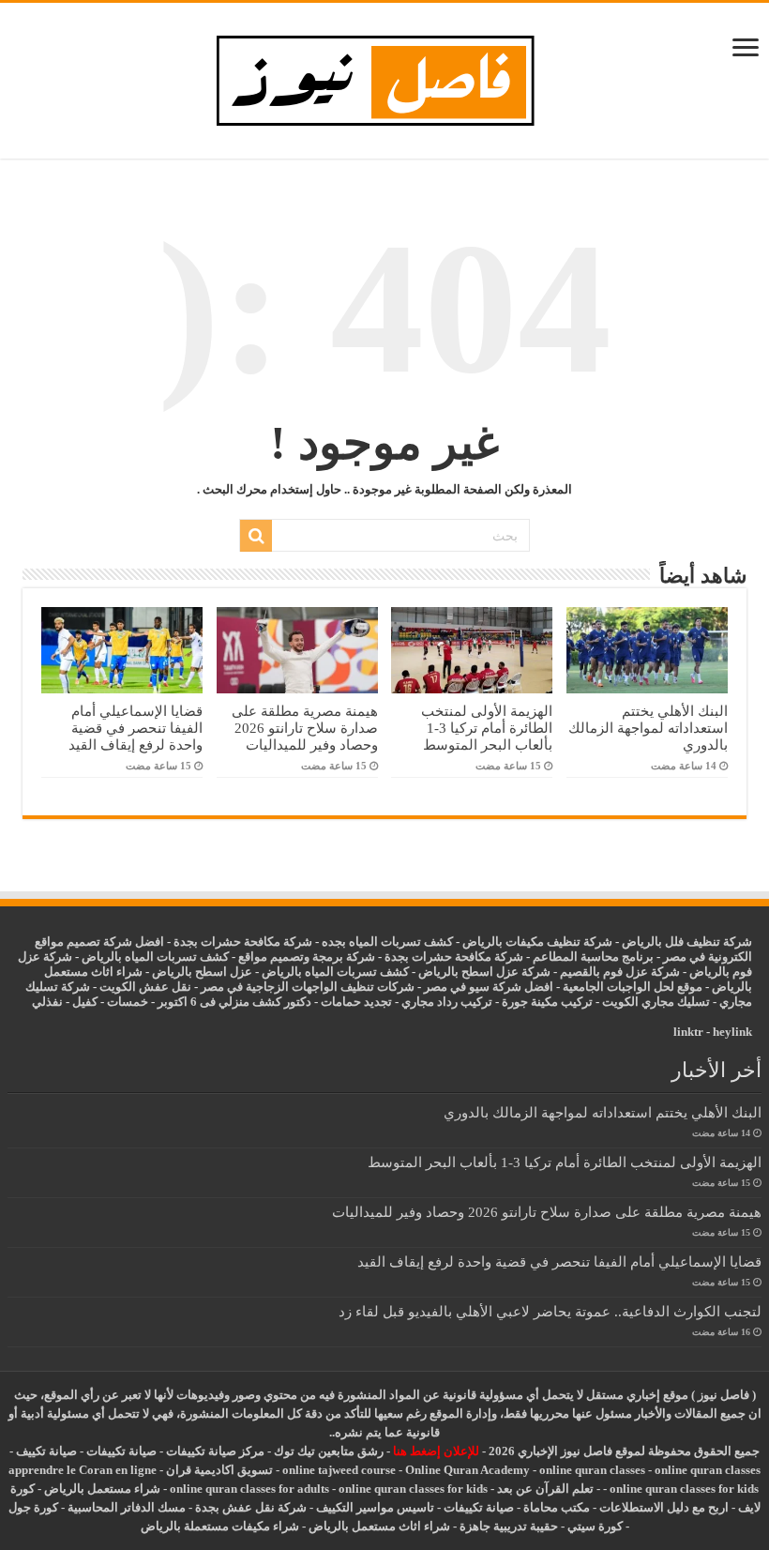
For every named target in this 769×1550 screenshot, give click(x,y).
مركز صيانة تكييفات (215, 1451)
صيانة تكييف (46, 1451)
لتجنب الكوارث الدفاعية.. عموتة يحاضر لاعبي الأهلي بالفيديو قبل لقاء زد (550, 1311)
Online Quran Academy (467, 1470)
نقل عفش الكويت (145, 987)
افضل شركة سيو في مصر (488, 987)
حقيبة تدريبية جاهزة (509, 1526)
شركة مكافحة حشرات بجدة (453, 957)
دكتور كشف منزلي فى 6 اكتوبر (234, 1002)
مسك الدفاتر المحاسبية (127, 1507)
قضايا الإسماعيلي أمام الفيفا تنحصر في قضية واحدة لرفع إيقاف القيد (135, 727)
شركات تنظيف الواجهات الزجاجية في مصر (308, 987)
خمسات (127, 1002)
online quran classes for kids (684, 1489)
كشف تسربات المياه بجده (387, 942)
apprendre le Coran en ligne (82, 1470)
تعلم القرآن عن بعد (545, 1489)
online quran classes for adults (249, 1489)
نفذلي (47, 1002)
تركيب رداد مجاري (446, 1002)
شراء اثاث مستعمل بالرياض (379, 1526)
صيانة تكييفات (121, 1451)
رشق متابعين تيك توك (329, 1451)
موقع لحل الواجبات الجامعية (632, 987)
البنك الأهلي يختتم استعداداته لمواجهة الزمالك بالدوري (648, 727)
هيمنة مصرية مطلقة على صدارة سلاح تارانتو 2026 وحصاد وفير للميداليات (305, 727)
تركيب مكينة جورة (547, 1002)
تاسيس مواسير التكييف (375, 1507)
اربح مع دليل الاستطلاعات (664, 1507)
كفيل (85, 1002)
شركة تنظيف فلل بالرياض (687, 942)
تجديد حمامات (356, 1002)
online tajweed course (339, 1470)
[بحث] (256, 536)
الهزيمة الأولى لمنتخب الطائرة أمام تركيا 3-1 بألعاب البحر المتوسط (486, 727)
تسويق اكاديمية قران (219, 1470)
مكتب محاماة (556, 1507)
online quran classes (592, 1470)
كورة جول (33, 1507)
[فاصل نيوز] (385, 76)
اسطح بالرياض (191, 972)
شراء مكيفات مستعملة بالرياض (220, 1526)
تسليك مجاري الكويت (656, 1002)
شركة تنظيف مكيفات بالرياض (537, 942)
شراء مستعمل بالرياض (102, 1489)
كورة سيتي (594, 1526)
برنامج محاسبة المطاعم (593, 957)
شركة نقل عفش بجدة (251, 1507)
